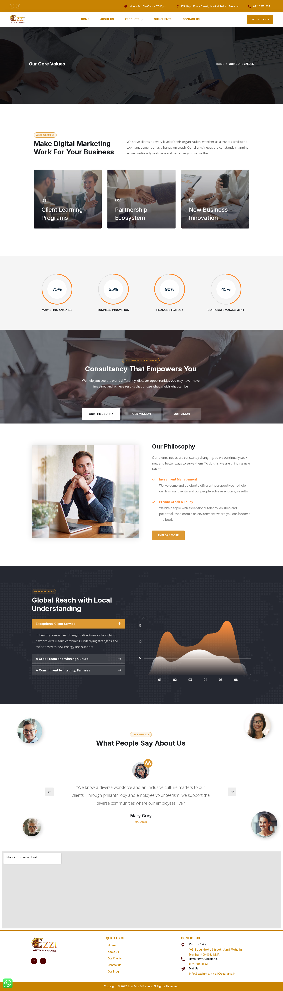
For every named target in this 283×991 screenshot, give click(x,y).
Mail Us (193, 968)
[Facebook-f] (12, 6)
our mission (141, 413)
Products (132, 19)
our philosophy (101, 413)
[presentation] (49, 792)
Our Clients (163, 19)
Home (85, 19)
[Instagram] (18, 6)
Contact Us (191, 19)
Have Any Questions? (204, 959)
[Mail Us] (183, 969)
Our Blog (113, 971)
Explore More (168, 535)
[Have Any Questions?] (183, 959)
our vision (182, 413)
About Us (107, 19)
